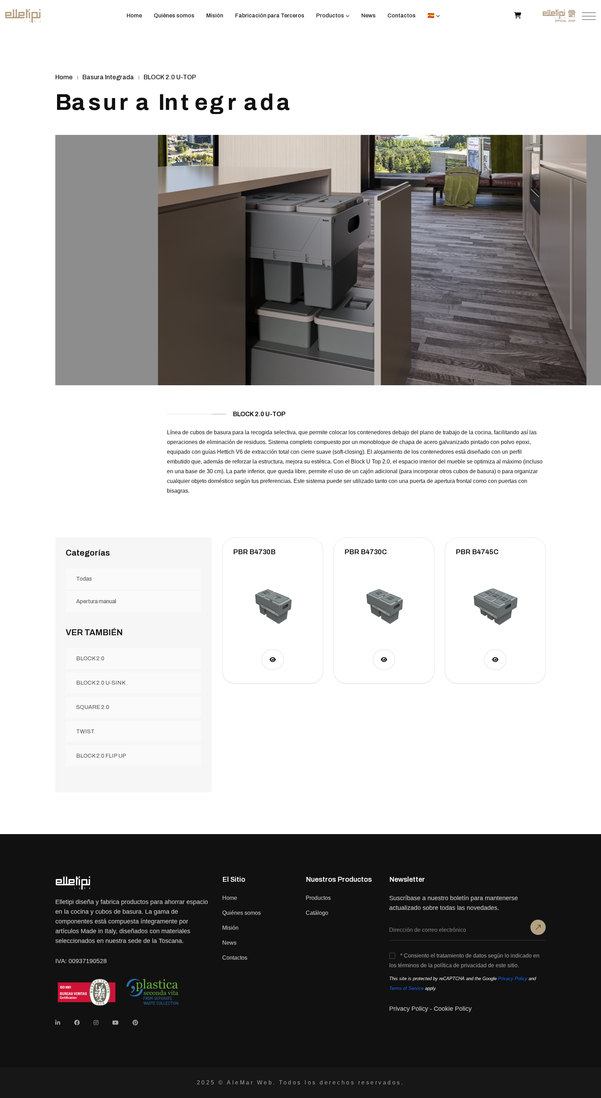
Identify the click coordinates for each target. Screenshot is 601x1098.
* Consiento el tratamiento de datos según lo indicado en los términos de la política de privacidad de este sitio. (464, 960)
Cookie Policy (453, 1008)
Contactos (401, 15)
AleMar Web (250, 1082)
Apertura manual (96, 601)
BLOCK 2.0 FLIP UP (101, 756)
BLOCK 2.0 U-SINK (101, 683)
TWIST (85, 731)
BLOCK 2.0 (90, 658)
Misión (214, 15)
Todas (84, 579)
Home (134, 15)
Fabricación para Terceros (269, 15)
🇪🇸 (430, 15)
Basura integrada (108, 77)
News (368, 15)
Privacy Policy (512, 978)
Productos (330, 15)
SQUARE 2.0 (92, 707)
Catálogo (317, 913)
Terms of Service (406, 988)
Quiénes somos (174, 15)
